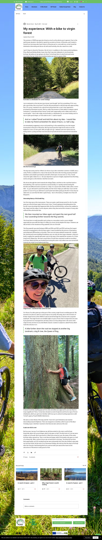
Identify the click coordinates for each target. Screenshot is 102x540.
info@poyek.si (30, 1)
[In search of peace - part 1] (75, 474)
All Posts (18, 13)
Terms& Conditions (34, 534)
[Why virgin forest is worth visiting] (51, 474)
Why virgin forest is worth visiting (50, 483)
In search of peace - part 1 (74, 483)
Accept (95, 537)
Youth (24, 13)
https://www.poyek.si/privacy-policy (64, 537)
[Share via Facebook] (24, 452)
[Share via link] (35, 452)
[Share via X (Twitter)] (27, 452)
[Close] (100, 537)
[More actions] (78, 24)
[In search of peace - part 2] (27, 474)
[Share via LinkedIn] (31, 452)
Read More (88, 537)
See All (84, 465)
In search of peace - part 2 (26, 483)
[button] (84, 13)
